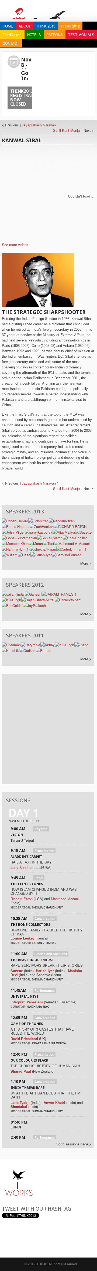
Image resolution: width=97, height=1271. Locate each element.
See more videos (15, 244)
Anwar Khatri (54, 1102)
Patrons (54, 34)
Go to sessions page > (73, 1143)
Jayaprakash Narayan (39, 124)
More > (85, 563)
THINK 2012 (70, 26)
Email (6, 1238)
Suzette (17, 970)
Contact (11, 43)
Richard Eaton (22, 898)
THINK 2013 (45, 26)
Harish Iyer (45, 970)
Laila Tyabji (20, 1102)
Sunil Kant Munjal (67, 130)
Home (8, 26)
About (25, 26)
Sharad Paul (21, 1071)
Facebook (33, 1238)
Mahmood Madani (65, 898)
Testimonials (81, 34)
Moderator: (21, 907)
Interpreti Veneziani (27, 1001)
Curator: (19, 1006)
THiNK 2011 (12, 34)
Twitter (19, 1238)
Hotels (34, 34)
